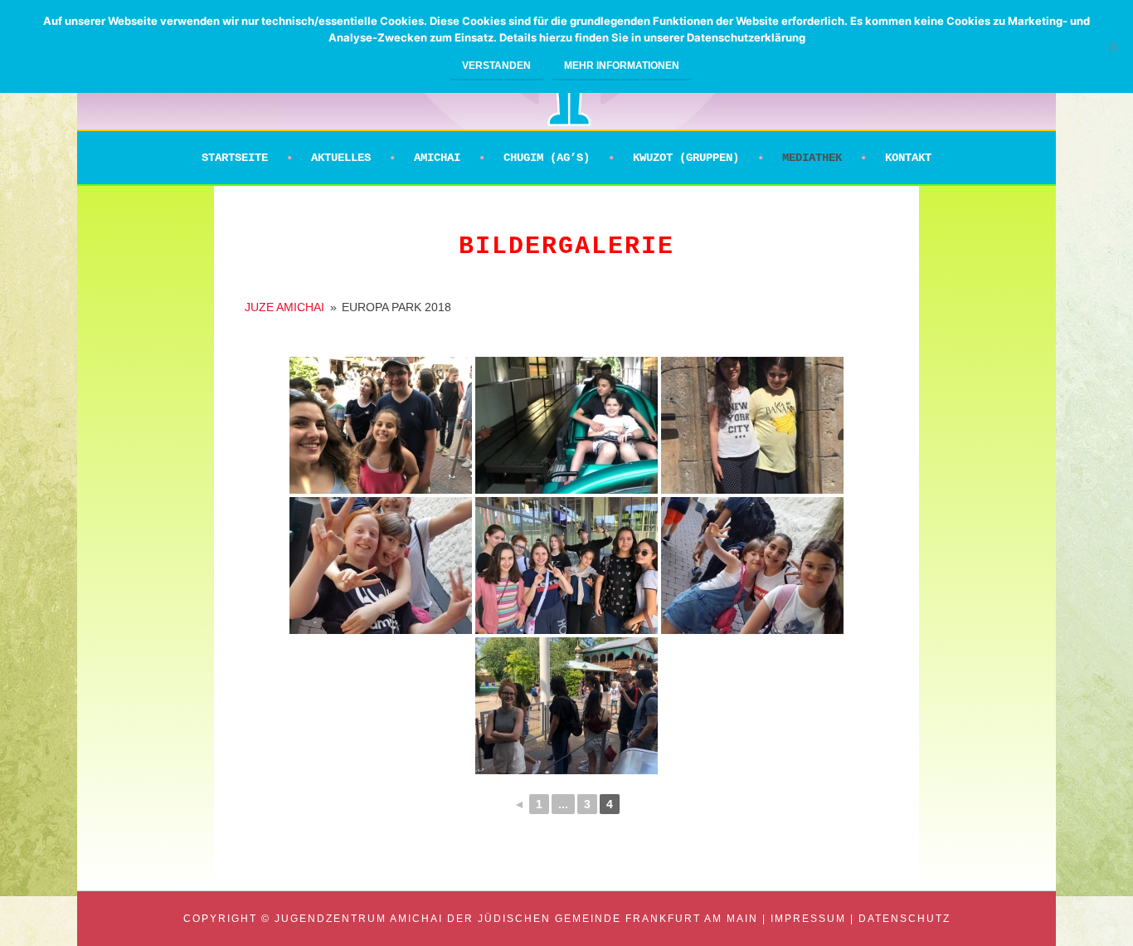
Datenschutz (904, 918)
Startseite (235, 157)
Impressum (808, 918)
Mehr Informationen (621, 65)
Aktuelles (341, 157)
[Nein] (1112, 46)
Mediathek (812, 157)
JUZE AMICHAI (284, 307)
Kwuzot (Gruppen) (686, 157)
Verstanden (496, 65)
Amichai (437, 157)
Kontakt (908, 157)
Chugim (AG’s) (546, 157)
